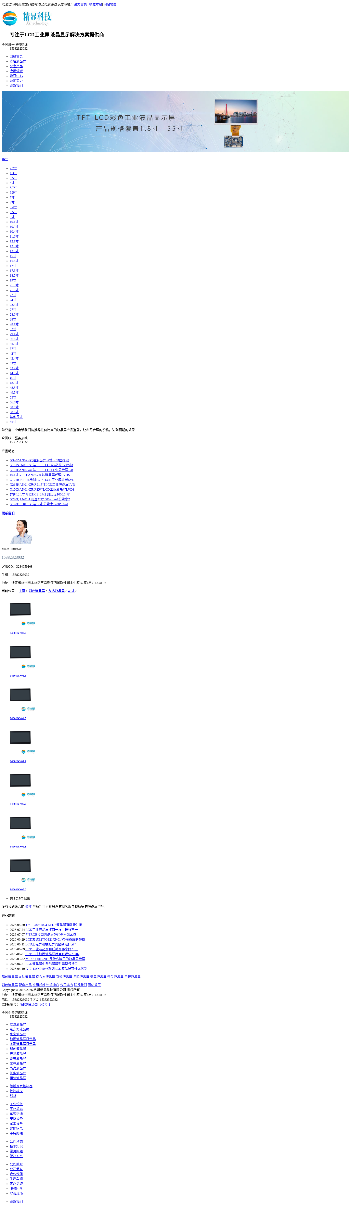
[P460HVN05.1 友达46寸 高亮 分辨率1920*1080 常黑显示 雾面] (20, 839)
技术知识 (16, 1146)
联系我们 (16, 85)
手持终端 (16, 1133)
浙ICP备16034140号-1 (35, 1004)
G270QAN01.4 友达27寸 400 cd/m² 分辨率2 (40, 499)
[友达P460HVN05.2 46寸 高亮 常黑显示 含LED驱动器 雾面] (20, 797)
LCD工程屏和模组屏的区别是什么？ (51, 944)
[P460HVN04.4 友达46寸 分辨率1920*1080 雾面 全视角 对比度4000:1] (20, 754)
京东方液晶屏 (45, 977)
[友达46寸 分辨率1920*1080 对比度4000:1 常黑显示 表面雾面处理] (20, 625)
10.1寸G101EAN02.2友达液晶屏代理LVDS (40, 475)
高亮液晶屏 (18, 1068)
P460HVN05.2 (18, 803)
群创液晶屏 (10, 977)
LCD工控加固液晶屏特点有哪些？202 (52, 954)
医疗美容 (16, 1109)
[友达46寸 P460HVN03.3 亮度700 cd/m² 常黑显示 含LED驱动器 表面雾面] (20, 668)
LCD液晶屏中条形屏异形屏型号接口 (51, 964)
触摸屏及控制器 (21, 1086)
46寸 (5, 159)
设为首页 (80, 4)
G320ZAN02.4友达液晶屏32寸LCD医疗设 (39, 460)
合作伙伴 (16, 1174)
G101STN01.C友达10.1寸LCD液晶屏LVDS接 (41, 465)
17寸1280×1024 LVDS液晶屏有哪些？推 (53, 925)
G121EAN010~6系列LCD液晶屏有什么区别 (56, 968)
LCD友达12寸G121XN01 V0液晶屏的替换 (55, 939)
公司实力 (16, 81)
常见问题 (16, 1151)
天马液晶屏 (98, 977)
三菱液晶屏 (132, 977)
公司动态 (16, 1141)
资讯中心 (16, 76)
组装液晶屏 (18, 1078)
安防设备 (16, 1118)
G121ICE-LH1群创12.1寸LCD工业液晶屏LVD (42, 479)
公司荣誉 (16, 1169)
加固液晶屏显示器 (23, 1039)
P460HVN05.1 (18, 846)
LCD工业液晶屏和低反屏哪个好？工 (51, 949)
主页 (22, 591)
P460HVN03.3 (18, 675)
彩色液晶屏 (18, 61)
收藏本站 (95, 4)
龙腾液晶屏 (81, 977)
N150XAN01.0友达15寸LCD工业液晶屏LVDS (42, 489)
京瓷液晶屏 (64, 977)
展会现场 (16, 1193)
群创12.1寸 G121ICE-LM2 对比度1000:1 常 (40, 494)
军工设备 (16, 1123)
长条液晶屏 (18, 1073)
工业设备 (16, 1104)
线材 (13, 1096)
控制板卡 (16, 1091)
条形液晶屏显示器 (23, 1044)
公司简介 (16, 1164)
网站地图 (110, 4)
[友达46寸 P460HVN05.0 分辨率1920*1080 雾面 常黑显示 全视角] (20, 882)
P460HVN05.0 (18, 889)
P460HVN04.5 (18, 718)
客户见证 (16, 1183)
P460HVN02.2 (18, 632)
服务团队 (16, 1188)
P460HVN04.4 (18, 761)
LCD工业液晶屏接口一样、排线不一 (51, 929)
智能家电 (16, 1128)
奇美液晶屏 (115, 977)
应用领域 (16, 71)
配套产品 (16, 66)
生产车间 (16, 1179)
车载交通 (16, 1114)
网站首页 (16, 56)
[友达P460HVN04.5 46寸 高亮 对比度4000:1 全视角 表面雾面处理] (20, 711)
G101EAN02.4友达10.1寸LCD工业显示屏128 (41, 470)
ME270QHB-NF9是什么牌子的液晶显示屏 (55, 959)
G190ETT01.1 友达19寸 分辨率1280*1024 (39, 504)
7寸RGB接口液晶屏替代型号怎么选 (50, 934)
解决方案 (16, 1156)
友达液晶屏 (56, 591)
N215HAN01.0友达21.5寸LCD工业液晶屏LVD (42, 484)
